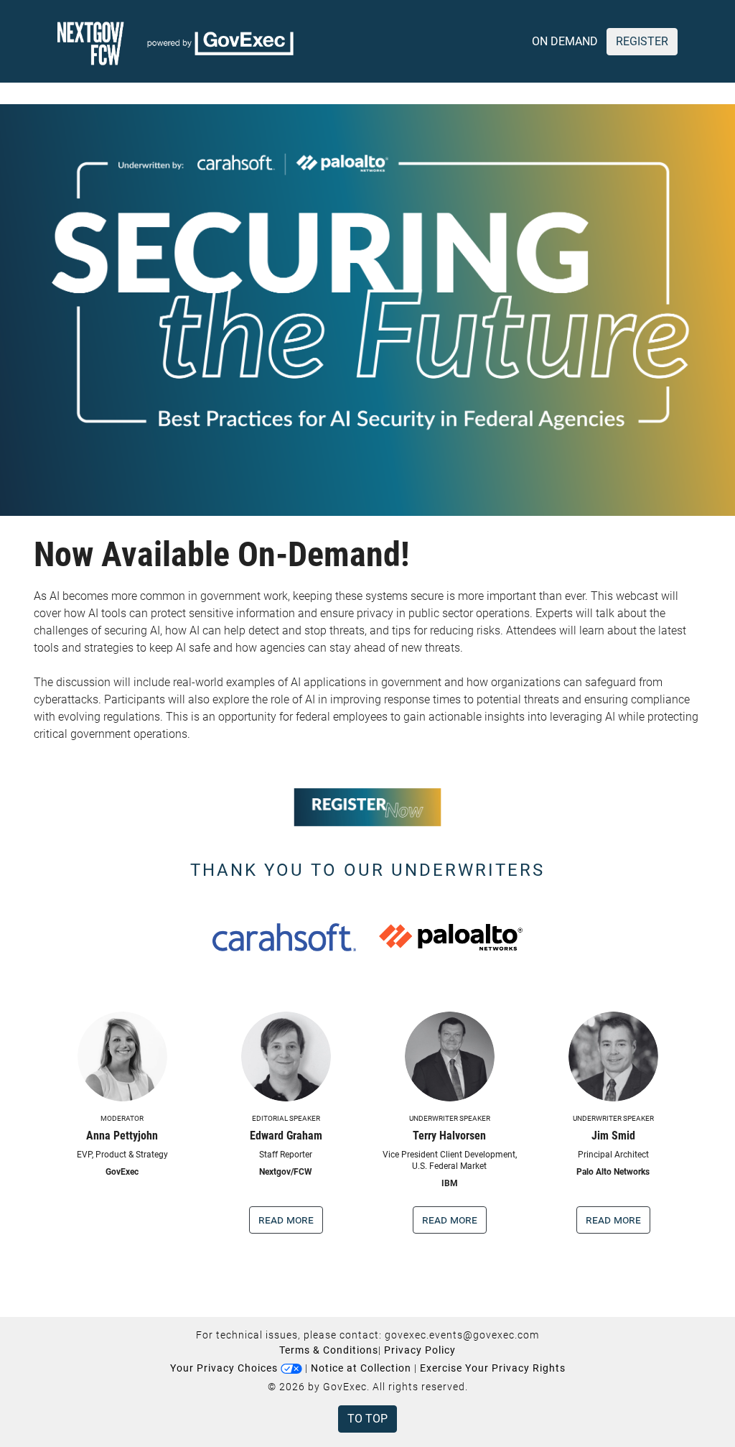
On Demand (565, 41)
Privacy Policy (420, 1350)
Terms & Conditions (328, 1350)
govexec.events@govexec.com (462, 1335)
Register (642, 41)
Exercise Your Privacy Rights (493, 1368)
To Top (367, 1418)
